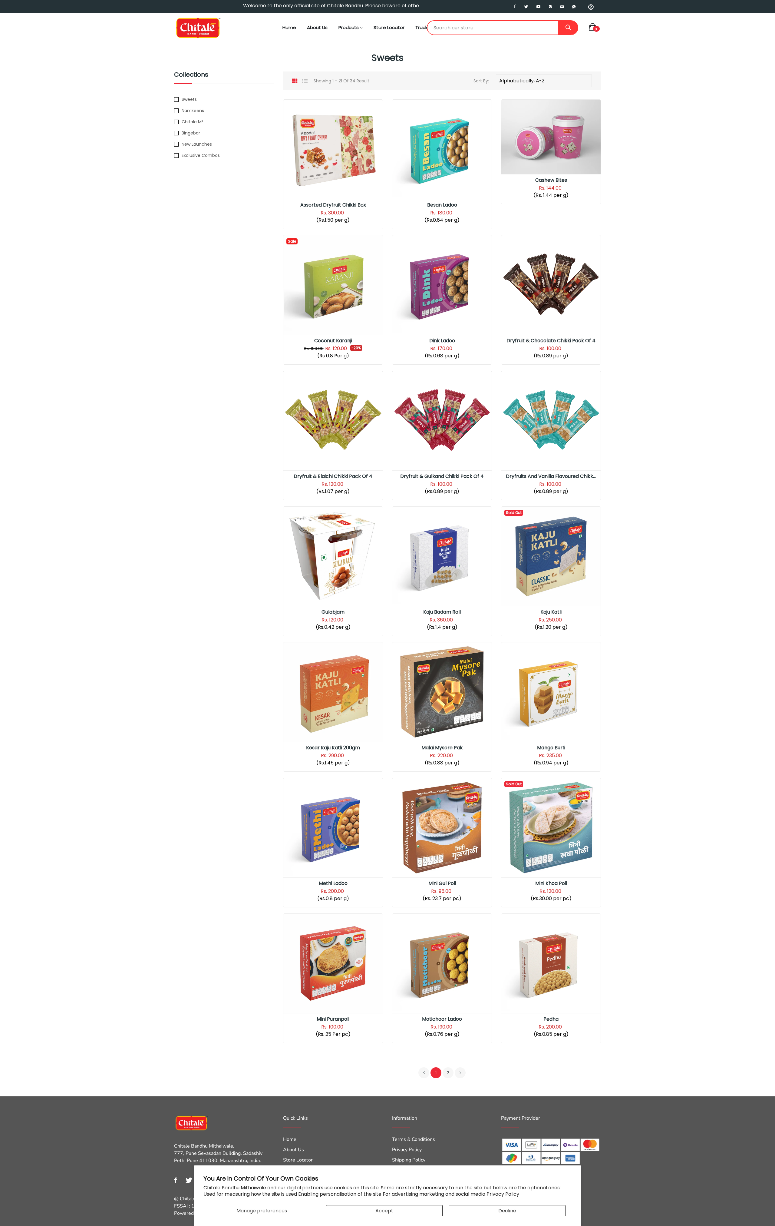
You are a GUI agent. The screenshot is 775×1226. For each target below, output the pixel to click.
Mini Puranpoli (333, 1019)
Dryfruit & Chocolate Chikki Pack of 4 (550, 340)
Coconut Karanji (333, 340)
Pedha (551, 1019)
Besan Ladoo (442, 205)
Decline (507, 1210)
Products (349, 27)
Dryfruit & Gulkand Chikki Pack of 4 (442, 476)
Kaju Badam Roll (442, 612)
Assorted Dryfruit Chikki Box (333, 205)
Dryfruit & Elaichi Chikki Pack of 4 (333, 476)
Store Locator (389, 27)
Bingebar (191, 133)
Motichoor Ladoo (442, 1019)
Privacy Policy (502, 1194)
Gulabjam (333, 612)
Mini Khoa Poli (551, 883)
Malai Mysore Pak (442, 748)
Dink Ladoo (442, 340)
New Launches (197, 144)
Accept (384, 1210)
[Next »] (460, 1072)
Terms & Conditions (413, 1139)
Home (289, 27)
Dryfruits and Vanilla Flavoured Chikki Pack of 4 (551, 476)
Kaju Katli (551, 612)
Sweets (189, 99)
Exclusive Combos (201, 155)
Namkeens (193, 111)
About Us (317, 27)
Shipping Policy (408, 1160)
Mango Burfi (551, 748)
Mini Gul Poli (442, 883)
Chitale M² (192, 122)
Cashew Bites (551, 180)
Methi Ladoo (333, 883)
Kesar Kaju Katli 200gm (333, 748)
